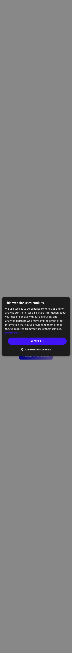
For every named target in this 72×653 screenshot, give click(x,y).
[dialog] (36, 326)
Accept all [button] (37, 341)
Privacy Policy (13, 332)
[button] (36, 349)
